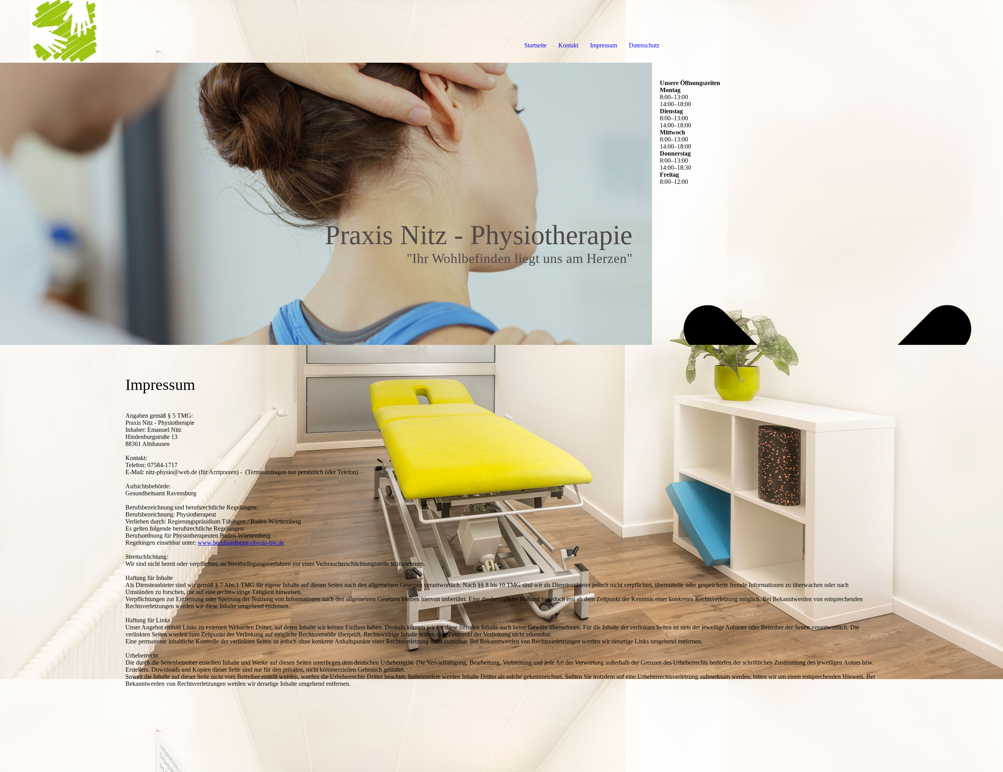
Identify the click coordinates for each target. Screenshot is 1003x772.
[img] (90, 31)
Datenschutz (644, 45)
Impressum (603, 45)
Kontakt (568, 45)
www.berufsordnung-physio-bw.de (240, 542)
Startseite (535, 45)
